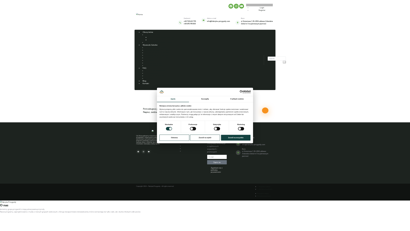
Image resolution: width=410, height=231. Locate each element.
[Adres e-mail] (203, 20)
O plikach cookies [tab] (237, 99)
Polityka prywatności (265, 189)
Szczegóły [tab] (205, 99)
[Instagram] (236, 6)
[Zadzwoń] (180, 22)
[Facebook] (230, 6)
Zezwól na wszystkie (235, 137)
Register (261, 10)
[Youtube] (241, 6)
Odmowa (174, 137)
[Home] (139, 14)
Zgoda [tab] (173, 99)
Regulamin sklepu (264, 186)
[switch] (193, 128)
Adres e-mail (211, 18)
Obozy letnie (187, 151)
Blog (183, 148)
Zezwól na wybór (205, 137)
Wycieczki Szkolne (189, 146)
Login (261, 8)
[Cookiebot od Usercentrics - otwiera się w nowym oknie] (241, 91)
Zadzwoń (187, 18)
